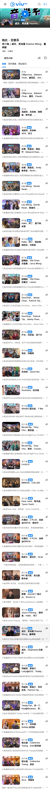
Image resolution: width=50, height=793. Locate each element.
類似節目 (22, 63)
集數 (4, 63)
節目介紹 (8, 58)
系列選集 (12, 63)
